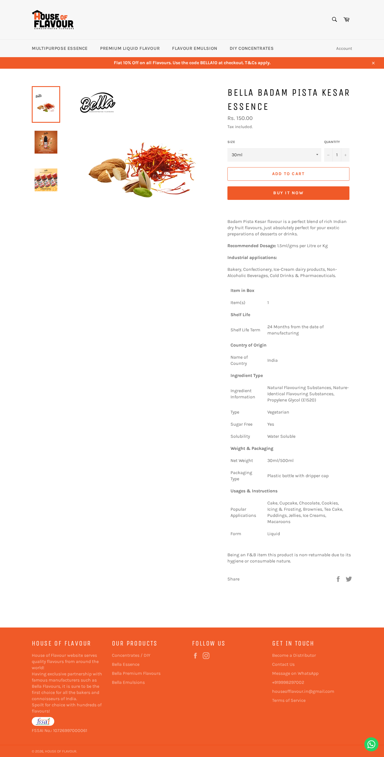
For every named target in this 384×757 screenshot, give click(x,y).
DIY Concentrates (252, 48)
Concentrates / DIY (131, 655)
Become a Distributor (294, 655)
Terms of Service (289, 700)
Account (344, 48)
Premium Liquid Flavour (130, 48)
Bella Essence (125, 664)
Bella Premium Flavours (136, 673)
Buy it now (288, 192)
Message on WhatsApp (295, 673)
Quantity (332, 142)
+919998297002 (288, 682)
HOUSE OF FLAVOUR (60, 751)
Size (231, 142)
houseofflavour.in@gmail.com (303, 691)
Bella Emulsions (128, 682)
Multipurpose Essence (60, 48)
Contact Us (283, 664)
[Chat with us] (371, 744)
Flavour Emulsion (194, 48)
